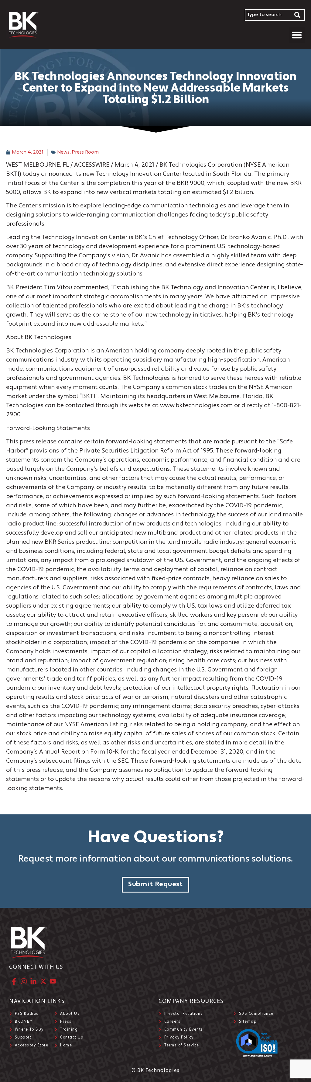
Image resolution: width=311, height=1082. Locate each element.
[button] (297, 35)
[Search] (297, 15)
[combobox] (267, 15)
